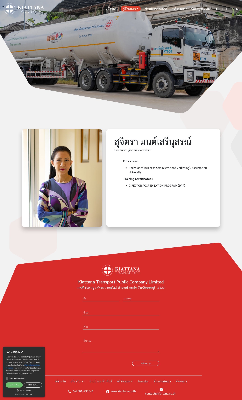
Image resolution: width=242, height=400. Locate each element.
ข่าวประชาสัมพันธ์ (156, 9)
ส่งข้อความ (146, 363)
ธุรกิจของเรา (179, 9)
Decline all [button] (33, 385)
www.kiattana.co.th (123, 391)
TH (217, 9)
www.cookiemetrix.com (23, 373)
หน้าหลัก (111, 9)
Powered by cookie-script (24, 394)
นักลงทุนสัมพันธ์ (201, 9)
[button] (24, 390)
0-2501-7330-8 (83, 391)
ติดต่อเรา (181, 381)
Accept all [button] (14, 385)
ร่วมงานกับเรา (162, 381)
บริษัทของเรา (125, 381)
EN (236, 9)
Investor (143, 381)
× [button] (42, 349)
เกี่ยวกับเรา (77, 381)
